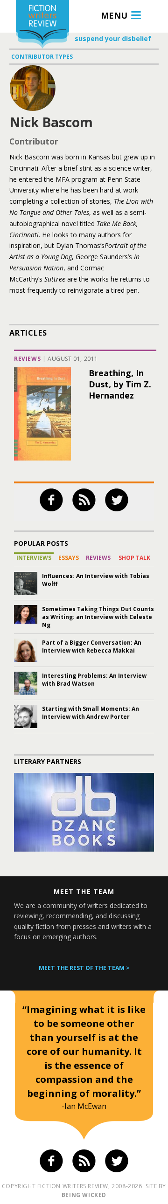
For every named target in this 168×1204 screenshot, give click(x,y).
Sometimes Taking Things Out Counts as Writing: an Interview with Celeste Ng (98, 617)
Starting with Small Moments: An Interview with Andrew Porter (90, 713)
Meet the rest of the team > (84, 968)
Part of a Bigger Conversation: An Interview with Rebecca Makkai (91, 646)
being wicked (84, 1195)
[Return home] (42, 25)
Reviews (27, 359)
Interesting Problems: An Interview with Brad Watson (94, 680)
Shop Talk (134, 558)
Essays (68, 558)
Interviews (33, 558)
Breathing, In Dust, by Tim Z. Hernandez (120, 384)
